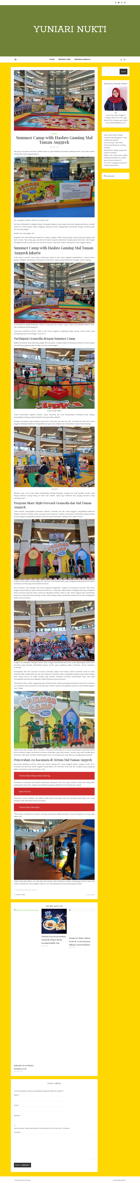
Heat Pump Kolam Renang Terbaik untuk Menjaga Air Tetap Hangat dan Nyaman (115, 137)
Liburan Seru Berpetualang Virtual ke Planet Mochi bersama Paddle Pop (54, 939)
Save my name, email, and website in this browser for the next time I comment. (42, 1128)
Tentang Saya (64, 59)
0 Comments (90, 895)
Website (17, 1115)
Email (16, 1105)
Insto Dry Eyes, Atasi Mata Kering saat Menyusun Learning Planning (115, 145)
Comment (17, 1132)
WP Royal (27, 1180)
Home (52, 59)
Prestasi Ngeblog (82, 59)
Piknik (54, 134)
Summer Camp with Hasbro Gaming (25, 890)
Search (123, 71)
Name (16, 1095)
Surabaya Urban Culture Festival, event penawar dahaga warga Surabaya (80, 941)
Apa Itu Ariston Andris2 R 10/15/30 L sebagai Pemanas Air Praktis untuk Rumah (115, 162)
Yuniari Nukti (70, 29)
